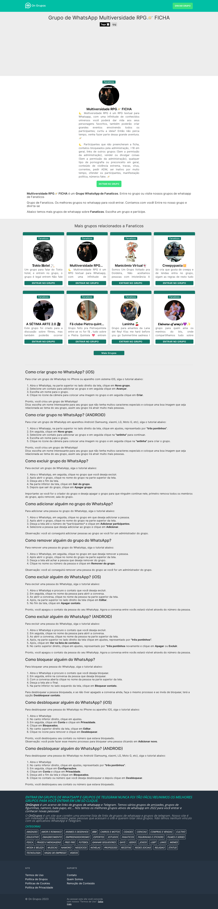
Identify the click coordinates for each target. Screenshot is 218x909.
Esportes (98, 837)
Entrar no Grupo (43, 283)
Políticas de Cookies (37, 883)
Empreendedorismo (77, 837)
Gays (122, 842)
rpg (114, 24)
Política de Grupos (36, 879)
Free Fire (70, 842)
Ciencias (142, 831)
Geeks (132, 842)
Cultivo (180, 831)
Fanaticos (128, 837)
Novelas (95, 847)
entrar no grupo (109, 184)
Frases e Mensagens (49, 842)
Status (172, 847)
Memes (174, 842)
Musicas (52, 847)
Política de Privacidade (39, 887)
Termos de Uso (34, 875)
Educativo (32, 837)
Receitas (126, 847)
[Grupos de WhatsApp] (28, 5)
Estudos (113, 837)
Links (163, 842)
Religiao (160, 847)
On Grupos (39, 5)
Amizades (31, 831)
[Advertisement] (109, 51)
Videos (74, 852)
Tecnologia (33, 852)
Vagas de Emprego (55, 852)
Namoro (66, 847)
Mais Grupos (109, 353)
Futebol (83, 842)
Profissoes (110, 847)
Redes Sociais (143, 847)
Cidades (128, 831)
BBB (94, 831)
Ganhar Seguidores (104, 842)
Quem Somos (75, 879)
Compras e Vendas (161, 831)
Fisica (29, 842)
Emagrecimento (52, 837)
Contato (72, 875)
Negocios (80, 847)
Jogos (143, 842)
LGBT (153, 842)
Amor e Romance (51, 831)
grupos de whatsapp (86, 805)
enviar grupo (183, 6)
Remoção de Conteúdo (81, 883)
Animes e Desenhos (76, 831)
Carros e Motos (110, 831)
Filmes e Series (175, 837)
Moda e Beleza (35, 847)
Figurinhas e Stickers (150, 837)
